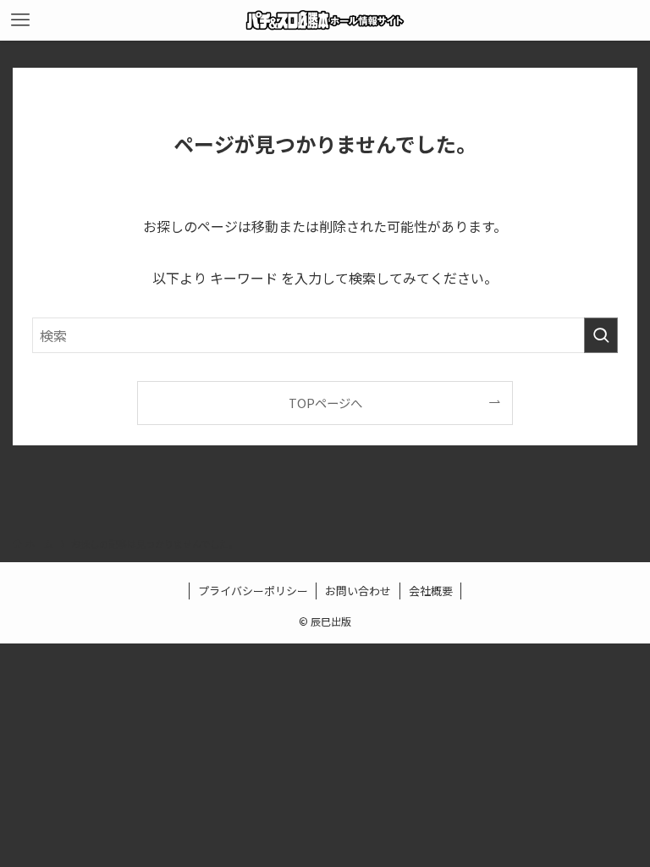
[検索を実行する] (601, 335)
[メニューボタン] (20, 20)
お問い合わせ (358, 591)
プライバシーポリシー (253, 591)
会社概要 (431, 591)
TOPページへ (325, 402)
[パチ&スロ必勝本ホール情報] (325, 20)
